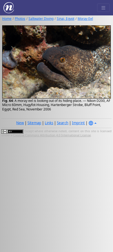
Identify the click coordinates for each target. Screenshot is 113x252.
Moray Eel (85, 18)
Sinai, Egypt (65, 18)
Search (62, 122)
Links (49, 122)
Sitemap (34, 122)
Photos (20, 18)
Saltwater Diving (41, 18)
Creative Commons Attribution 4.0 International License (52, 135)
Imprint (78, 122)
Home (7, 18)
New (20, 122)
